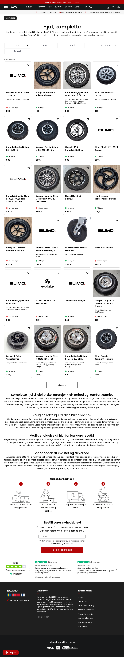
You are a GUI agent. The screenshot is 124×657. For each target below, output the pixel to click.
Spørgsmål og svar (86, 618)
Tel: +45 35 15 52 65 (19, 600)
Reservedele (69, 7)
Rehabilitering (58, 7)
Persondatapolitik (85, 614)
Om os (86, 7)
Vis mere (62, 385)
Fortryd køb (82, 626)
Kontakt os (82, 601)
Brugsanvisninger (85, 622)
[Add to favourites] (28, 65)
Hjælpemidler (42, 7)
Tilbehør (50, 7)
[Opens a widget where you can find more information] (10, 653)
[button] (17, 45)
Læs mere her (43, 617)
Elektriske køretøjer (29, 7)
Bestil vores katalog (86, 605)
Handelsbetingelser (86, 609)
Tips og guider (76, 7)
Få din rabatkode (62, 549)
